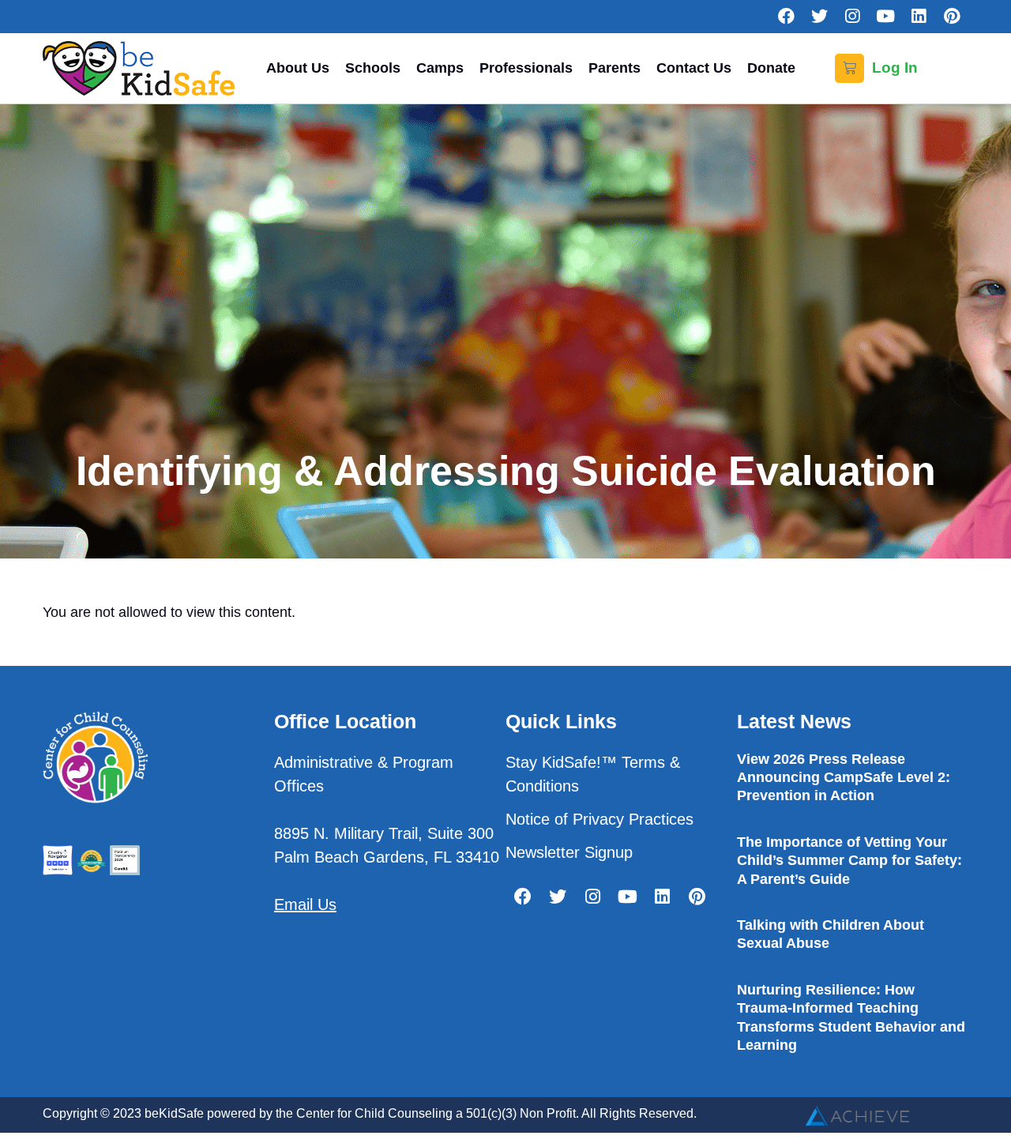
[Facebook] (785, 16)
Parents (614, 68)
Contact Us (693, 68)
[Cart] (849, 68)
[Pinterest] (951, 16)
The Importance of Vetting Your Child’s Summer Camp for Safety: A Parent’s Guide (849, 860)
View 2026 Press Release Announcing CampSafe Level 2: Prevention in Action (843, 777)
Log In (895, 67)
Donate (771, 68)
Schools (372, 68)
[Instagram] (852, 16)
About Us (297, 68)
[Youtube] (885, 16)
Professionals (526, 68)
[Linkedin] (918, 16)
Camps (440, 68)
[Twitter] (819, 16)
